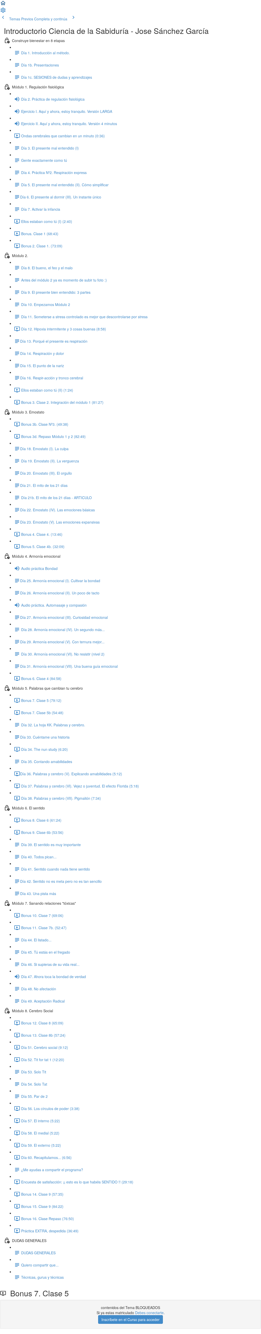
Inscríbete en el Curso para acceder (130, 1319)
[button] (3, 4)
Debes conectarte (149, 1312)
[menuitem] (3, 11)
